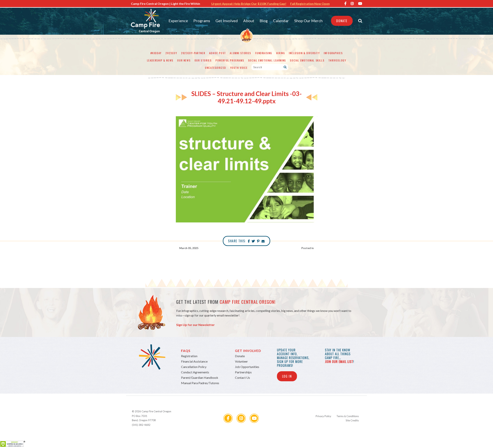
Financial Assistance (194, 361)
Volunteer (241, 361)
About (248, 20)
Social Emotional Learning (267, 60)
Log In (287, 376)
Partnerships (243, 372)
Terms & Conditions (347, 416)
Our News (183, 60)
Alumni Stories (240, 53)
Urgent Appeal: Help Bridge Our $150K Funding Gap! (248, 3)
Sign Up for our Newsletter (195, 325)
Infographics (333, 53)
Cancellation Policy (193, 367)
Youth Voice (239, 68)
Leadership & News (160, 60)
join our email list (339, 361)
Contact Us (242, 377)
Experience (178, 20)
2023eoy (171, 53)
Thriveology (337, 60)
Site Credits (352, 420)
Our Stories (203, 60)
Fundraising (263, 53)
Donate (341, 21)
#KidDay (156, 53)
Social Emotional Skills (307, 60)
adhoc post (217, 53)
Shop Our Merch (308, 20)
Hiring (280, 53)
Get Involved (226, 20)
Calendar (281, 20)
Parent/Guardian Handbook (199, 377)
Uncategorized (215, 68)
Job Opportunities (247, 367)
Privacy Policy (323, 416)
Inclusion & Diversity (304, 53)
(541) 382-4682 (141, 424)
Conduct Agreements (195, 372)
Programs (201, 20)
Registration (189, 356)
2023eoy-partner (193, 53)
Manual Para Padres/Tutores (200, 383)
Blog (264, 20)
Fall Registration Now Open (310, 3)
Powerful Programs (229, 60)
